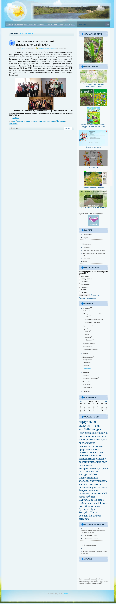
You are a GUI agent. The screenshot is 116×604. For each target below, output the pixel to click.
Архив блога (86, 247)
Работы (86, 365)
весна (92, 449)
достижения (36, 121)
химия (99, 445)
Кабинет (86, 311)
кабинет (90, 496)
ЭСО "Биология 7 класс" (90, 535)
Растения (90, 340)
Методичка (84, 276)
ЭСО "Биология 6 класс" (90, 539)
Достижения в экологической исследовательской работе (35, 42)
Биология (88, 337)
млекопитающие (88, 477)
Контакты (86, 241)
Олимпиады (87, 347)
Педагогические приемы (93, 322)
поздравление (87, 445)
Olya (23, 48)
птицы (91, 458)
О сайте (85, 261)
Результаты (95, 295)
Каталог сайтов (87, 234)
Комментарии (87, 244)
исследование (49, 121)
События (87, 384)
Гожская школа (23, 121)
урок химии (94, 483)
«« (81, 401)
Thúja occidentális (88, 514)
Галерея (85, 238)
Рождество (85, 490)
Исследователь (42, 48)
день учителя (94, 487)
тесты (97, 493)
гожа (87, 471)
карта (82, 496)
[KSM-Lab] (93, 577)
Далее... (15, 118)
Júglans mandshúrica (95, 502)
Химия (87, 334)
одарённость (93, 455)
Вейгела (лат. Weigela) (89, 545)
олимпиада (85, 464)
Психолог (84, 281)
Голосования (87, 387)
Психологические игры (91, 378)
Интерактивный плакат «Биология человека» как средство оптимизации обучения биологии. (93, 530)
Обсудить (15, 128)
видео (95, 490)
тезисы (83, 458)
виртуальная (86, 493)
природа (84, 449)
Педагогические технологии (94, 319)
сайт (104, 487)
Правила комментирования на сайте (94, 250)
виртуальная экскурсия (88, 423)
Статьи (88, 316)
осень (82, 487)
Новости (84, 287)
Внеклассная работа (90, 349)
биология (84, 436)
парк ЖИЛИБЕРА (89, 427)
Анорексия (93, 167)
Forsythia (84, 512)
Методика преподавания (92, 314)
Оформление (87, 360)
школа (94, 471)
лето (81, 471)
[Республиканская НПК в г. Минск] (53, 97)
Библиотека (85, 284)
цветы (82, 455)
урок (99, 429)
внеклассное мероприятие (93, 437)
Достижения (52, 48)
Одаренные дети (89, 343)
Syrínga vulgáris (88, 509)
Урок (86, 329)
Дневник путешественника (93, 187)
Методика (87, 362)
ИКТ (104, 493)
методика (95, 461)
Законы (83, 290)
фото (99, 449)
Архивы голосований (87, 298)
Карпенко (60, 121)
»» (106, 401)
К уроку (88, 331)
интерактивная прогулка (93, 468)
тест (104, 461)
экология (13, 123)
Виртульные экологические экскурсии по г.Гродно (93, 85)
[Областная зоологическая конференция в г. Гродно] (40, 109)
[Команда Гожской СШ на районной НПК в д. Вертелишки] (28, 97)
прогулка (95, 480)
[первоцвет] (93, 62)
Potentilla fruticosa (89, 506)
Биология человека (93, 147)
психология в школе (91, 452)
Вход (66, 594)
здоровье (84, 480)
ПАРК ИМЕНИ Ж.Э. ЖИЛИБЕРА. (93, 208)
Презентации (88, 326)
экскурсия (85, 474)
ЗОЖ (94, 474)
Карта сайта (86, 258)
